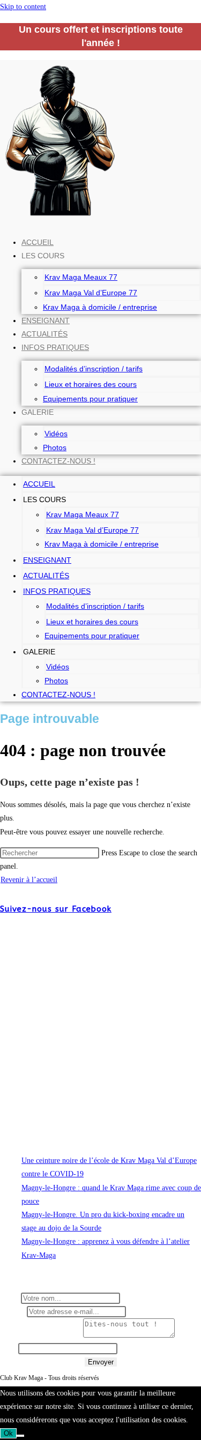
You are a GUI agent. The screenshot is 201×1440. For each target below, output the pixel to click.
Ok (8, 1433)
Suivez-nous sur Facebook (55, 909)
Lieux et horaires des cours (90, 384)
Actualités (44, 334)
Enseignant (45, 320)
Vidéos (56, 433)
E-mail (13, 1312)
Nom (10, 1298)
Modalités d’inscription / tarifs (93, 368)
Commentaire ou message (41, 1335)
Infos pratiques (55, 347)
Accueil (37, 242)
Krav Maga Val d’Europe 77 (90, 292)
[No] (20, 1436)
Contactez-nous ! (58, 461)
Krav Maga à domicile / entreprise (100, 307)
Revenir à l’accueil (29, 880)
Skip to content (23, 7)
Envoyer (101, 1362)
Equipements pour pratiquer (90, 398)
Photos (54, 447)
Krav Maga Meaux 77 (80, 277)
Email (9, 1349)
